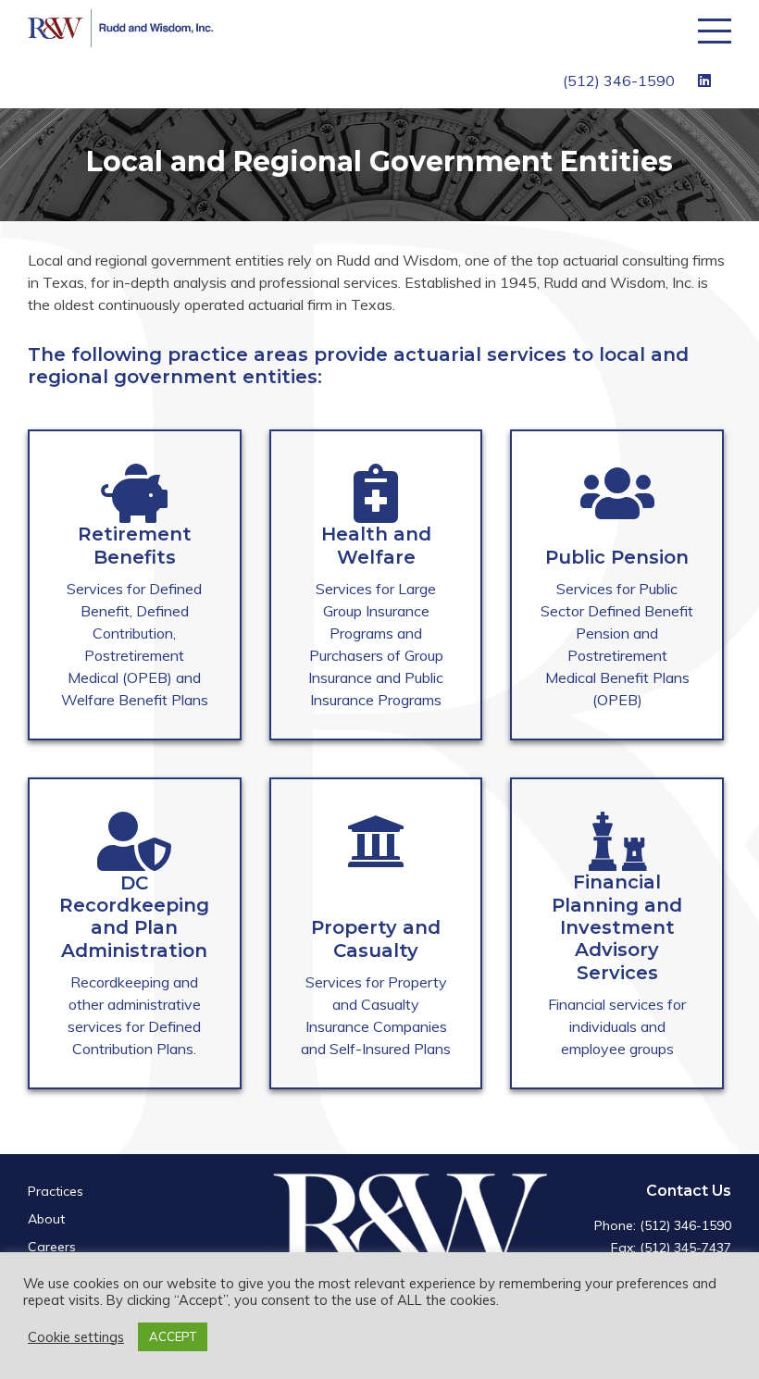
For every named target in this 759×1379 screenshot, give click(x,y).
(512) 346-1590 (619, 80)
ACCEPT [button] (172, 1336)
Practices (55, 1191)
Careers (52, 1246)
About (46, 1219)
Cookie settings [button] (76, 1337)
